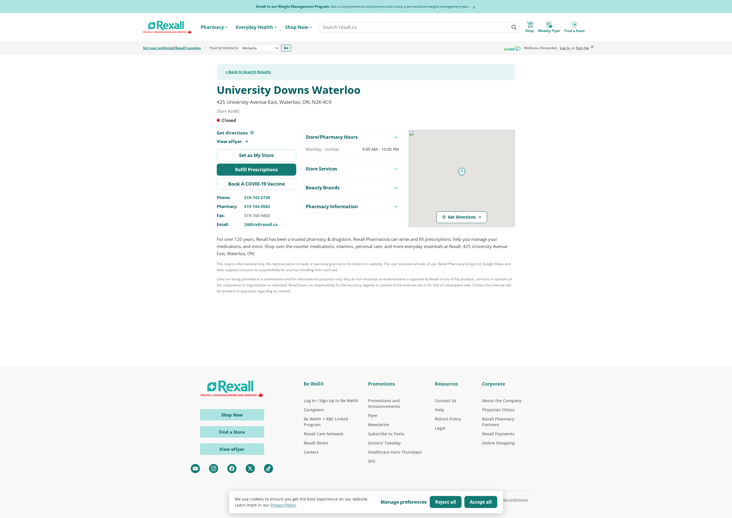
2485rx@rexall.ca (260, 224)
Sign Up (582, 48)
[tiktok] (268, 468)
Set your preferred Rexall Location (172, 48)
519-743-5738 (257, 197)
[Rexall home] (167, 27)
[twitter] (250, 468)
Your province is (223, 48)
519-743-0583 (257, 206)
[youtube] (195, 468)
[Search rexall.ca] (513, 27)
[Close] (474, 7)
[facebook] (231, 468)
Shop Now (296, 27)
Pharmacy (212, 27)
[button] (462, 172)
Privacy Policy (283, 505)
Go (286, 47)
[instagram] (213, 468)
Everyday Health (254, 27)
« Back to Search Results (248, 72)
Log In (565, 48)
